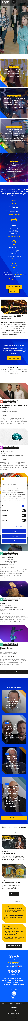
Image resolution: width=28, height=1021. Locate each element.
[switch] (24, 510)
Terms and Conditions (15, 978)
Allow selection (14, 536)
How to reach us (14, 259)
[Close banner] (25, 479)
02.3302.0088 (18, 274)
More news (14, 894)
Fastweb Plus (14, 1016)
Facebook (9, 971)
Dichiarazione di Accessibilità (14, 984)
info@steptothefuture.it (14, 279)
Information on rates (14, 236)
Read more (14, 818)
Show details (19, 526)
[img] (4, 3)
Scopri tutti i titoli (14, 672)
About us (14, 1010)
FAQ (5, 978)
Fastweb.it (14, 1007)
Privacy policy (7, 980)
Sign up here (14, 358)
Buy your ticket (14, 287)
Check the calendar (14, 214)
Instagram (12, 971)
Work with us (14, 1018)
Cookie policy (18, 980)
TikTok (19, 971)
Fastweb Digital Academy (14, 1013)
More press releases (14, 945)
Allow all (14, 531)
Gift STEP (14, 291)
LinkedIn (15, 971)
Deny (14, 540)
